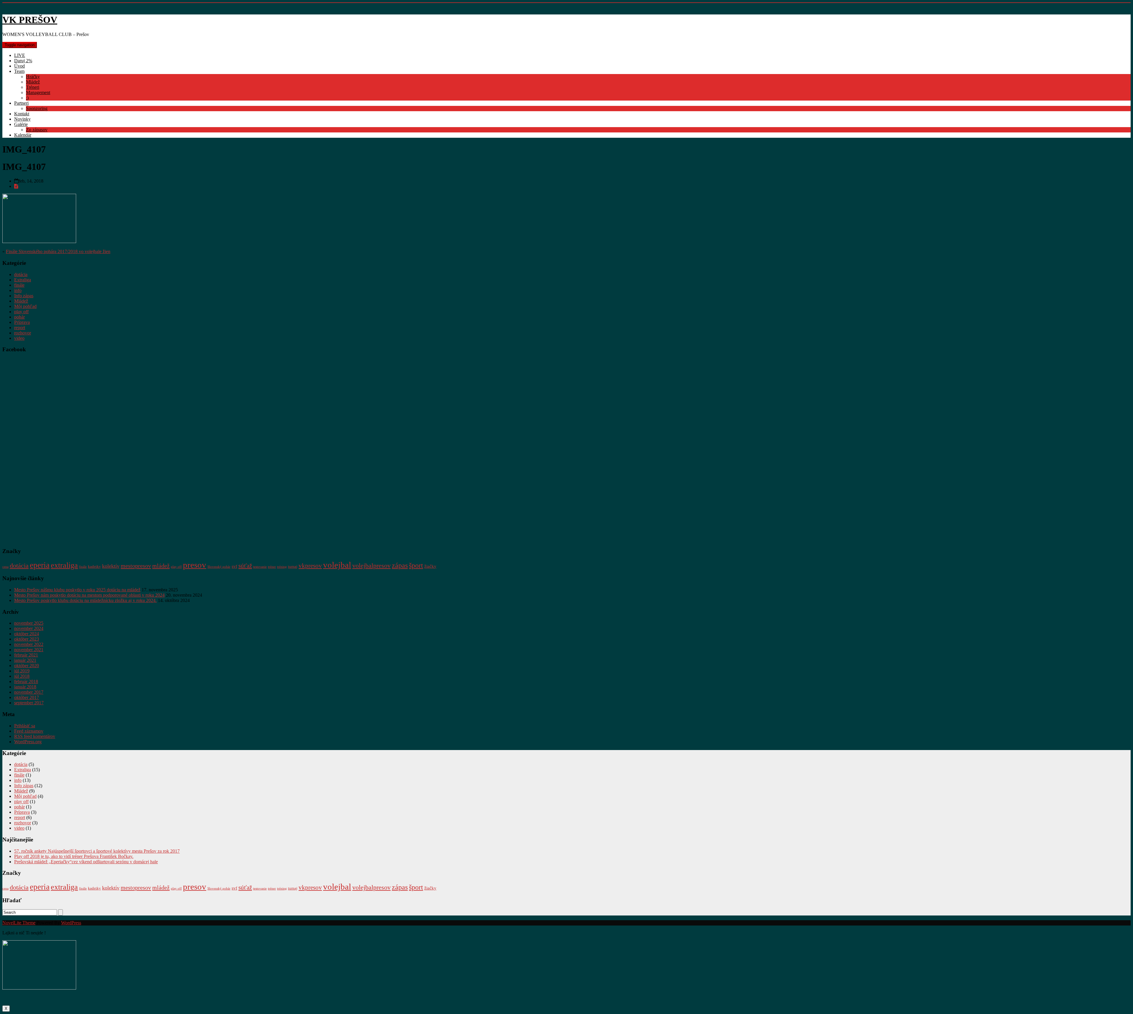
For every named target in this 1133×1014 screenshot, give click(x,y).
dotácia (20, 274)
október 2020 (26, 665)
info (18, 290)
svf (234, 566)
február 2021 (26, 654)
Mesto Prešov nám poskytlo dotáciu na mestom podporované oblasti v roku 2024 (89, 595)
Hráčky (33, 76)
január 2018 (25, 686)
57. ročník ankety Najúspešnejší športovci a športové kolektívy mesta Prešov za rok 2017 (97, 851)
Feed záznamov (28, 731)
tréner (272, 566)
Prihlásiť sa (24, 725)
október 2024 (26, 633)
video (19, 338)
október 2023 (26, 638)
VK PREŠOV (29, 19)
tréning (282, 566)
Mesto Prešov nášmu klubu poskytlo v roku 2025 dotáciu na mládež (77, 589)
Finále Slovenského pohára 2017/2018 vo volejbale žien (58, 251)
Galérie (21, 124)
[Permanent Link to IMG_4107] (16, 186)
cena (5, 566)
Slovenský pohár (218, 566)
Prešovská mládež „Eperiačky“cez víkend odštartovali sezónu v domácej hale (86, 861)
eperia (40, 565)
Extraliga (22, 279)
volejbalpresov (371, 565)
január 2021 (25, 660)
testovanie (260, 566)
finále (19, 285)
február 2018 (26, 681)
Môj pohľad (25, 306)
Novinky (22, 119)
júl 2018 (22, 676)
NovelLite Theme (18, 922)
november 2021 (28, 649)
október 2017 (26, 697)
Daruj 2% (23, 60)
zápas (400, 565)
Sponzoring (37, 108)
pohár (19, 316)
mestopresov (136, 565)
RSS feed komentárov (34, 736)
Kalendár (22, 134)
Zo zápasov (37, 129)
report (19, 327)
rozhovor (22, 332)
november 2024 (28, 628)
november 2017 (28, 692)
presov (194, 565)
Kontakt (21, 113)
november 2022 (28, 644)
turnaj (292, 566)
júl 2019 (22, 670)
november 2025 (28, 623)
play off (21, 311)
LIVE (19, 55)
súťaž (245, 565)
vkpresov (310, 565)
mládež (161, 565)
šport (416, 565)
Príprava (22, 322)
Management (38, 92)
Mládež (33, 81)
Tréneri (32, 87)
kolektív (110, 566)
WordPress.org (28, 741)
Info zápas (23, 295)
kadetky (94, 566)
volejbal (337, 565)
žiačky (430, 566)
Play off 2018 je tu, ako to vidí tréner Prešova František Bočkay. (73, 856)
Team (19, 71)
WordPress (71, 922)
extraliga (64, 565)
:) (27, 97)
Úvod (19, 65)
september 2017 (29, 702)
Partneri (21, 103)
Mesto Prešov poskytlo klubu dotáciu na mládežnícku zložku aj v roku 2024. (85, 600)
